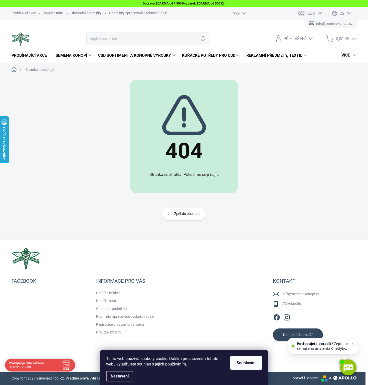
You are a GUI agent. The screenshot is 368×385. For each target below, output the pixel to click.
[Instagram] (286, 316)
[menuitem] (31, 55)
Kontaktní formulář (298, 335)
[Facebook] (276, 316)
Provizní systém (108, 332)
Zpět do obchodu (187, 214)
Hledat (203, 39)
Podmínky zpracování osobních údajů (138, 13)
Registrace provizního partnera (120, 324)
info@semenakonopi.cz (301, 294)
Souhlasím (246, 362)
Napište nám (53, 13)
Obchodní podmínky (86, 13)
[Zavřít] (352, 343)
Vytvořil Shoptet (305, 378)
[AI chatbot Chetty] (348, 367)
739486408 (292, 304)
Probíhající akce (24, 13)
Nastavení (120, 376)
